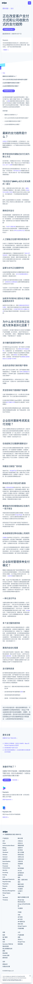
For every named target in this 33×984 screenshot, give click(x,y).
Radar (4, 888)
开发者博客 (21, 928)
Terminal (5, 897)
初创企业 (20, 843)
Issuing (5, 875)
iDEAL (15, 355)
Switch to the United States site (12, 980)
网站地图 (5, 953)
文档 (19, 915)
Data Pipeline (6, 861)
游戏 (19, 877)
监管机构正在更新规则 (11, 282)
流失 (21, 691)
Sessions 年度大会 (8, 944)
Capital (5, 850)
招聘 (19, 937)
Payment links (7, 881)
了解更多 (5, 50)
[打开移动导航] (29, 3)
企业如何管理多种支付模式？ (11, 86)
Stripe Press (21, 942)
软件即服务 (21, 868)
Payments (6, 884)
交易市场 (9, 576)
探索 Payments (7, 799)
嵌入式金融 (21, 852)
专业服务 (20, 889)
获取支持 (5, 964)
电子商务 (20, 850)
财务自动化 (21, 854)
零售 (19, 893)
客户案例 (5, 937)
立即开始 (6, 780)
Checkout (5, 852)
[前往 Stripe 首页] (4, 832)
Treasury (5, 900)
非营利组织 (21, 886)
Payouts (5, 886)
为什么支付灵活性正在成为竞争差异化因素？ (15, 79)
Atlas (4, 843)
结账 (8, 101)
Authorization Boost (8, 845)
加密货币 (5, 859)
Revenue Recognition (9, 890)
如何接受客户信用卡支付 (11, 747)
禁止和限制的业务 (7, 948)
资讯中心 (20, 939)
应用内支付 (21, 859)
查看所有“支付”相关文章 (9, 738)
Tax (4, 895)
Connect (5, 857)
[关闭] (30, 976)
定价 (4, 841)
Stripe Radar (19, 515)
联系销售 (14, 780)
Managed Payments (8, 879)
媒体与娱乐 (21, 884)
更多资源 (5, 8)
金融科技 (20, 875)
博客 (4, 939)
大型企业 (20, 841)
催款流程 (8, 656)
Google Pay (13, 470)
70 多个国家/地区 (11, 226)
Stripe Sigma (6, 893)
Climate (5, 854)
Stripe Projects (22, 926)
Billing (4, 848)
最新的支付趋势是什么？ (10, 76)
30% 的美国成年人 (25, 371)
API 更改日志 (21, 921)
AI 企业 (20, 870)
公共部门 (20, 891)
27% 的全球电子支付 (19, 230)
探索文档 (5, 817)
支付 (12, 8)
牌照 (4, 951)
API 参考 (20, 917)
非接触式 (5, 537)
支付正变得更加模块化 (22, 274)
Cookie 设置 (6, 955)
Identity (5, 870)
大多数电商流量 (9, 487)
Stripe (28, 610)
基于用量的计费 (10, 402)
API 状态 (20, 919)
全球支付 (5, 141)
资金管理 (20, 863)
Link (4, 877)
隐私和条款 (6, 946)
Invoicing (5, 872)
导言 (4, 73)
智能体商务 (21, 845)
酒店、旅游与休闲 (23, 879)
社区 (4, 942)
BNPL (27, 188)
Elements (5, 863)
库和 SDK (20, 924)
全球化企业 (21, 857)
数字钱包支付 (17, 170)
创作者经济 (21, 873)
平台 (19, 866)
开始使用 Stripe (8, 29)
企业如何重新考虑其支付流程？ (12, 83)
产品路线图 (21, 935)
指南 (4, 935)
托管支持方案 (6, 966)
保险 (19, 882)
